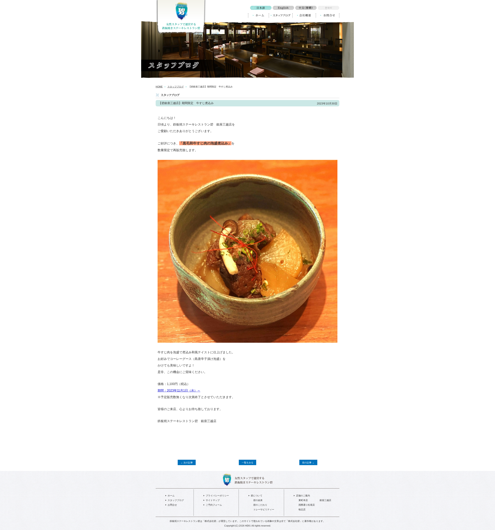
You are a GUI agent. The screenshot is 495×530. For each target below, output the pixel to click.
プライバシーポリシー (217, 495)
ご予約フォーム (214, 505)
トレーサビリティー (263, 509)
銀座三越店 (325, 500)
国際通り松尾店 (307, 505)
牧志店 (302, 509)
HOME (159, 86)
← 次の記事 (187, 462)
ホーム (171, 495)
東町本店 (303, 500)
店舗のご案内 (303, 495)
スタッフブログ (175, 86)
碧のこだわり (260, 505)
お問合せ (172, 505)
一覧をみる (247, 462)
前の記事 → (308, 462)
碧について (256, 495)
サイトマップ (213, 500)
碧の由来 (258, 500)
